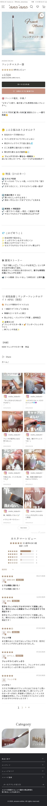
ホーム (4, 362)
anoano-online (7, 61)
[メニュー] (3, 7)
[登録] (43, 784)
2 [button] (22, 707)
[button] (31, 7)
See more (23, 528)
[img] (7, 576)
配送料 (4, 78)
